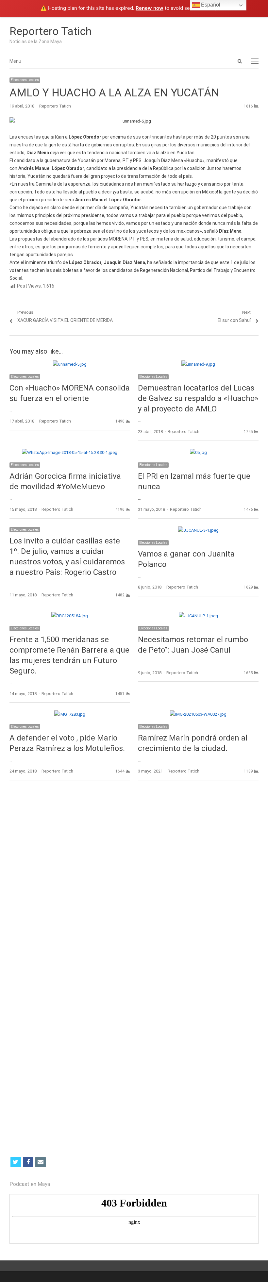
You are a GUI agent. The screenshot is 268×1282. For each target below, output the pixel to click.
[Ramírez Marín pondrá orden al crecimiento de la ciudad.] (198, 714)
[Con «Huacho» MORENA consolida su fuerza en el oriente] (70, 364)
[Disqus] (134, 880)
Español (210, 5)
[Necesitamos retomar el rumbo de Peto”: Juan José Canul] (198, 615)
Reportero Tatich (50, 31)
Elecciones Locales (25, 80)
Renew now (149, 8)
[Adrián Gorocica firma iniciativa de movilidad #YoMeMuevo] (69, 452)
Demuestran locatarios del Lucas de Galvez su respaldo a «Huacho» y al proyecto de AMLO (198, 398)
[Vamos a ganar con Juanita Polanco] (198, 530)
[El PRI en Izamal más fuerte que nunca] (198, 452)
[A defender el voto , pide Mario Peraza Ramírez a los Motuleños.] (69, 714)
